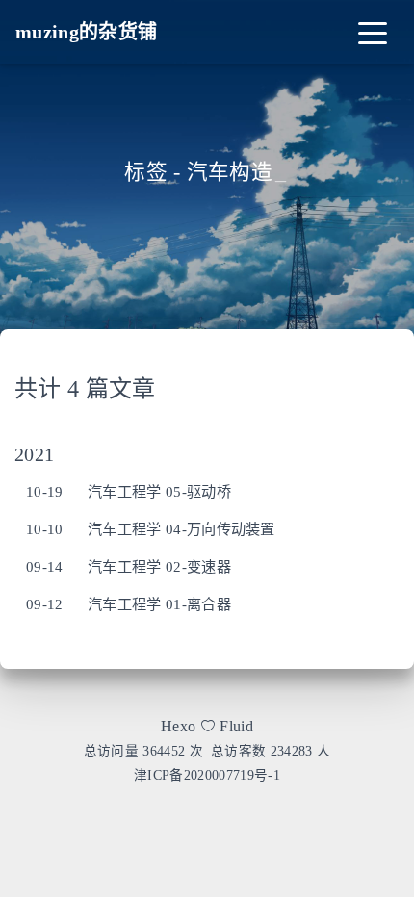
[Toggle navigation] (373, 31)
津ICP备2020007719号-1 (207, 775)
